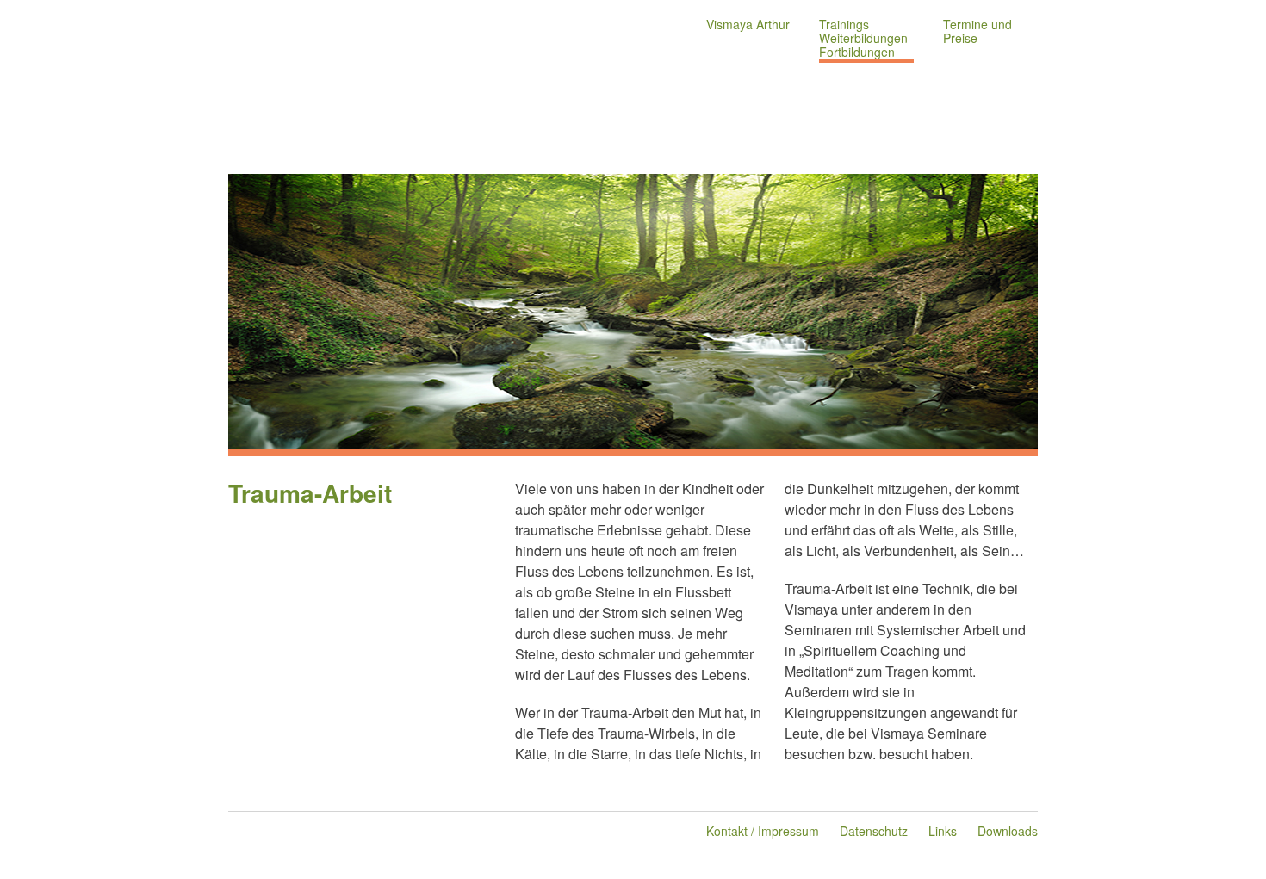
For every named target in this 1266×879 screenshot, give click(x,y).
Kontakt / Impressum (762, 830)
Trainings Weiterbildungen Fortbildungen (863, 38)
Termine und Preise (977, 31)
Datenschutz (874, 830)
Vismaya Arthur (748, 24)
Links (942, 830)
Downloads (1007, 830)
